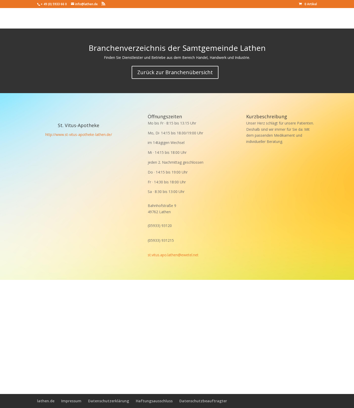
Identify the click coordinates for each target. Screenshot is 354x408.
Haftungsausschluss (154, 400)
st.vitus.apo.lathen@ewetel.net (173, 254)
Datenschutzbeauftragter (203, 400)
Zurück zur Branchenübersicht (175, 72)
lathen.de (45, 400)
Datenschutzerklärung (108, 400)
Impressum (71, 400)
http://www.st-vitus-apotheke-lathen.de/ (78, 134)
